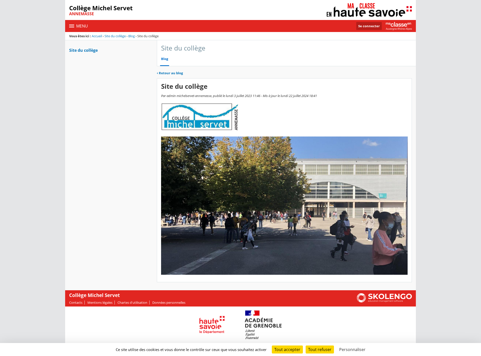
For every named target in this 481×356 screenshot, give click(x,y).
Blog (131, 36)
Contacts (75, 302)
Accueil (97, 36)
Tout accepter (287, 349)
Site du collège (115, 36)
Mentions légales (99, 302)
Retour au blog (170, 73)
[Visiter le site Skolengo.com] (384, 301)
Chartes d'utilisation (132, 302)
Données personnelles (168, 302)
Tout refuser (319, 349)
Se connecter (369, 26)
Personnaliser (352, 349)
